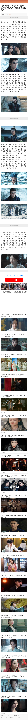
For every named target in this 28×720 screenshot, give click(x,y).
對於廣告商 (18, 717)
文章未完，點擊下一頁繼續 (14, 275)
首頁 (2, 1)
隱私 (12, 717)
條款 (10, 717)
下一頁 (14, 280)
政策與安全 (7, 717)
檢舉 (10, 14)
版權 (14, 717)
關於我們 (2, 717)
